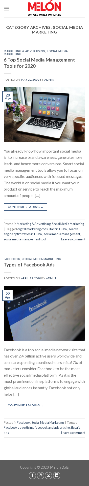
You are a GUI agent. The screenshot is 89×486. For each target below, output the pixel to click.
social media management (62, 234)
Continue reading (25, 207)
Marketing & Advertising (24, 51)
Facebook (12, 258)
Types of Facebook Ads (29, 264)
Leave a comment (73, 239)
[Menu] (7, 8)
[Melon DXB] (44, 8)
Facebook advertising (19, 427)
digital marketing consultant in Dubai (42, 229)
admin (49, 79)
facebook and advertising (52, 427)
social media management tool (25, 239)
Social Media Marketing (68, 224)
